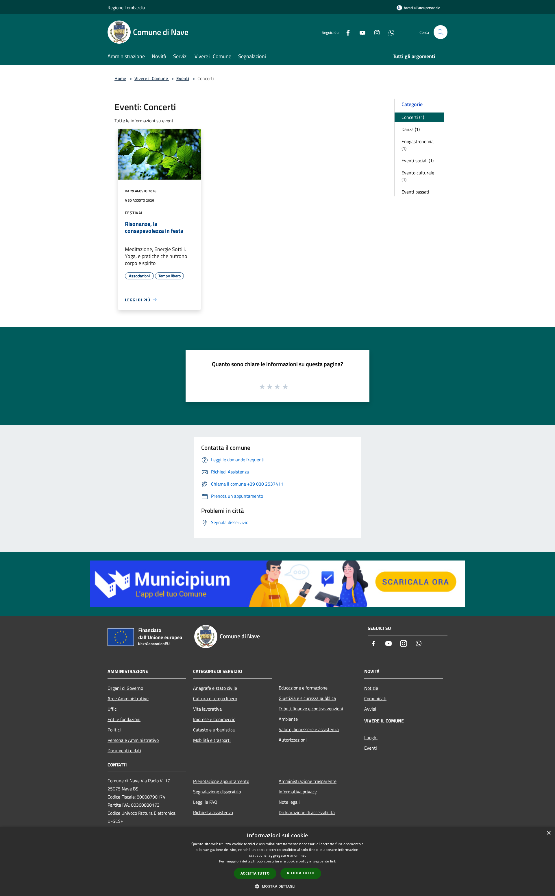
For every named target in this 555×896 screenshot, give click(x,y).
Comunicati (375, 698)
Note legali (289, 802)
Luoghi (371, 737)
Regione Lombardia (126, 7)
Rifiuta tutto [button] (300, 873)
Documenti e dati (124, 750)
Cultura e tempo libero (215, 698)
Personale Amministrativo (133, 740)
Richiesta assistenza (213, 812)
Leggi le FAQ (205, 802)
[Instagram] (374, 32)
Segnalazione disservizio (217, 791)
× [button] (548, 833)
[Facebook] (346, 32)
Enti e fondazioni (124, 719)
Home (120, 78)
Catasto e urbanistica (214, 729)
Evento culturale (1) (418, 176)
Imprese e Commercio (214, 719)
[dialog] (277, 861)
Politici (114, 729)
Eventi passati (415, 191)
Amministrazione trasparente (307, 781)
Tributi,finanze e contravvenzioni (311, 708)
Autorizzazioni (293, 739)
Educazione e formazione (303, 687)
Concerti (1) (413, 117)
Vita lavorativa (207, 708)
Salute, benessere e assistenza (309, 729)
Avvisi (370, 708)
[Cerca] (440, 32)
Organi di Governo (125, 688)
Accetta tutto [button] (255, 873)
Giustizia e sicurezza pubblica (307, 698)
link (333, 861)
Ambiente (288, 719)
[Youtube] (360, 32)
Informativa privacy (298, 791)
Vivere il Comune (151, 78)
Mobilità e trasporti (212, 740)
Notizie (371, 688)
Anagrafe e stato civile (215, 688)
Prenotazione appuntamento (221, 781)
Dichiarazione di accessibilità (307, 812)
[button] (277, 886)
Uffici (113, 708)
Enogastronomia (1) (418, 145)
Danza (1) (411, 129)
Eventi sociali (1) (418, 160)
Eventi (182, 78)
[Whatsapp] (389, 32)
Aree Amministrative (128, 698)
